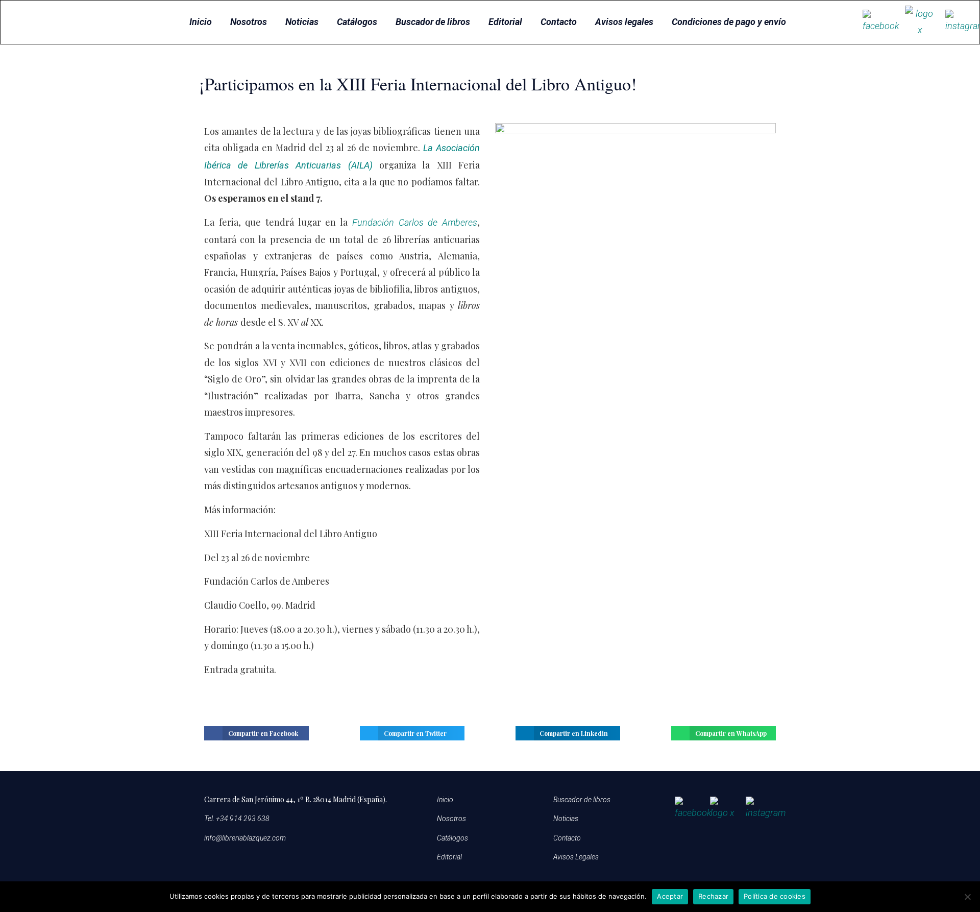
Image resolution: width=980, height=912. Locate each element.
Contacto (559, 21)
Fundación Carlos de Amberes (414, 222)
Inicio (200, 21)
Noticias (301, 21)
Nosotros (248, 21)
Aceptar (670, 896)
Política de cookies (774, 896)
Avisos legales (624, 21)
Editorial (505, 21)
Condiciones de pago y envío (729, 21)
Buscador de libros (433, 21)
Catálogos (357, 21)
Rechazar (713, 896)
